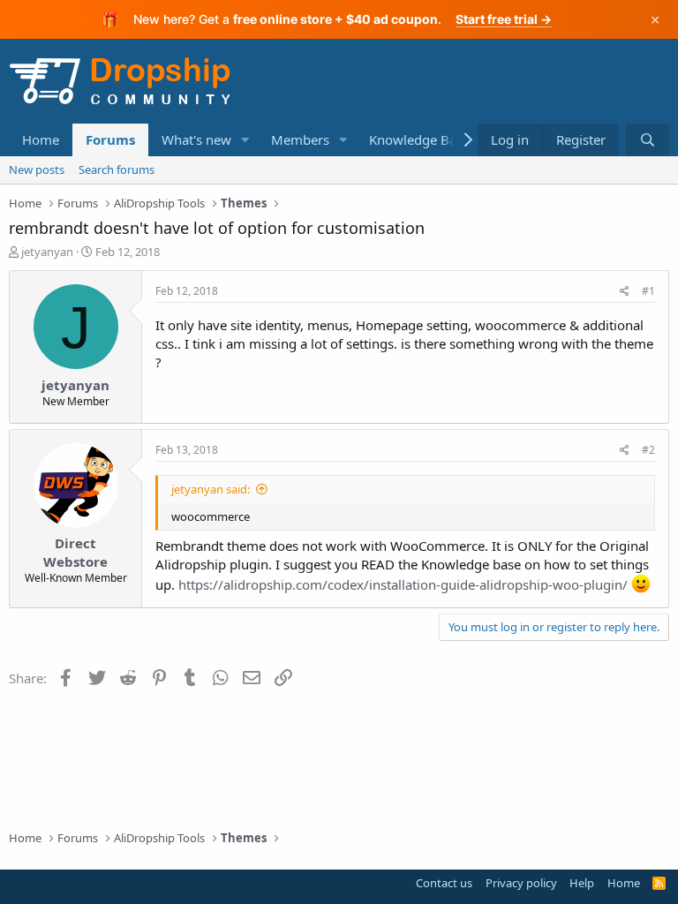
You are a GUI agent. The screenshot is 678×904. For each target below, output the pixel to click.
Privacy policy (521, 883)
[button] (245, 140)
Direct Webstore (75, 552)
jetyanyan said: (210, 489)
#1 (648, 290)
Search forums (116, 169)
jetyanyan (47, 252)
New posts (36, 169)
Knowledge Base (419, 139)
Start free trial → (504, 18)
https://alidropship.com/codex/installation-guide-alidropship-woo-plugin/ (403, 584)
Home (40, 139)
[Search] (647, 140)
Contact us (444, 883)
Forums (110, 139)
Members (300, 139)
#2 (648, 449)
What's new (196, 139)
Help (581, 883)
